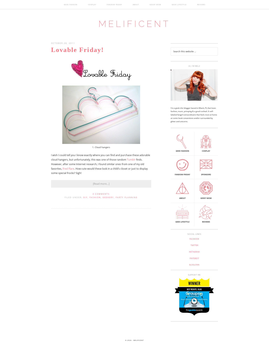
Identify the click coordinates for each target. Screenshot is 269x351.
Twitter (194, 245)
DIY (85, 197)
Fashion (95, 197)
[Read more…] (101, 183)
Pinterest (194, 258)
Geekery (108, 197)
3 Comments (101, 194)
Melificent (134, 24)
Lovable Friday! (77, 49)
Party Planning (127, 197)
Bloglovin (194, 264)
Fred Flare (68, 168)
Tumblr (131, 159)
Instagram (194, 251)
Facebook (194, 239)
